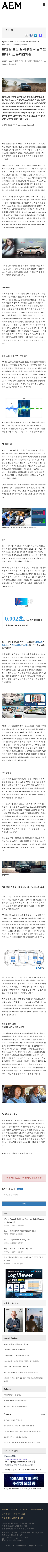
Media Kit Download (10, 1509)
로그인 (19, 1189)
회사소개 (23, 1509)
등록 (24, 1204)
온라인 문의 (7, 1514)
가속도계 (38, 642)
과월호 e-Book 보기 (12, 1303)
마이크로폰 (16, 645)
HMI (11, 30)
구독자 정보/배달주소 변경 (13, 1518)
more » (43, 1414)
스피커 (26, 645)
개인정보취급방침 (36, 1509)
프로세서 (5, 645)
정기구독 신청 (19, 1514)
